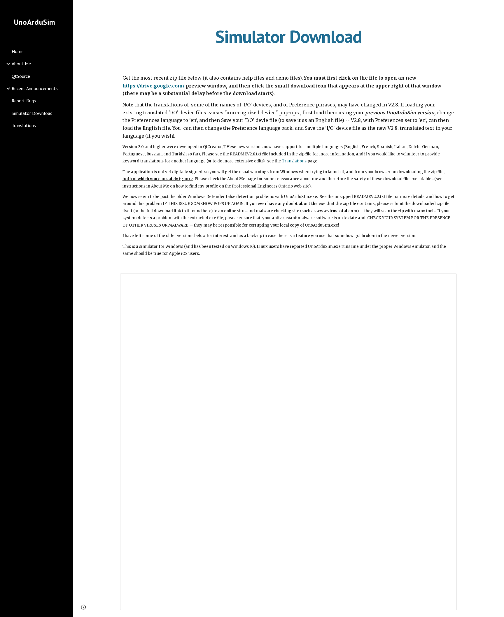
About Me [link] (21, 63)
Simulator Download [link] (32, 113)
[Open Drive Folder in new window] (445, 281)
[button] (497, 8)
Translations (294, 161)
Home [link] (18, 51)
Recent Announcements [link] (35, 88)
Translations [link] (24, 125)
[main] (288, 36)
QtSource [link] (21, 76)
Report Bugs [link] (24, 101)
